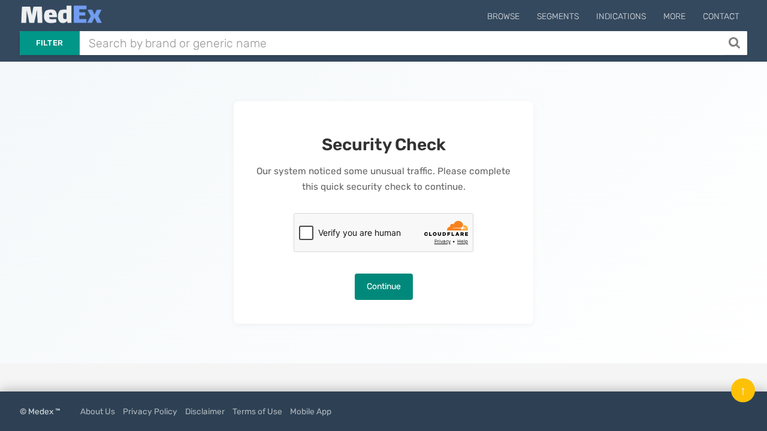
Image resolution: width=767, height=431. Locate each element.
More (674, 16)
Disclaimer (205, 411)
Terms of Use (257, 411)
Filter (50, 42)
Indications (621, 16)
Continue (384, 286)
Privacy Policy (150, 411)
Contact (721, 16)
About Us (97, 411)
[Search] (735, 43)
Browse (503, 16)
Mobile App (310, 411)
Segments (558, 16)
